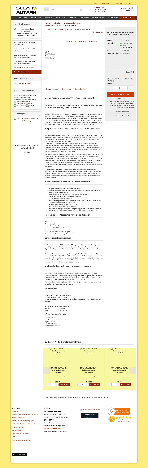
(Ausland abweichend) (126, 47)
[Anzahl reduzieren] (48, 384)
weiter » (62, 29)
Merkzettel (129, 3)
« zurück (55, 29)
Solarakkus (60, 18)
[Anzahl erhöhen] (56, 384)
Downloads (66, 89)
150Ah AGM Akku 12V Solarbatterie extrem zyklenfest (119, 370)
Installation (84, 18)
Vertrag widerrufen (19, 454)
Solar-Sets (23, 18)
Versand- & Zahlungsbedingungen (23, 421)
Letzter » (69, 29)
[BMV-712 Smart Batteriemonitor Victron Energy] (81, 55)
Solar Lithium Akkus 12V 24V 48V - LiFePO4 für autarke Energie (24, 50)
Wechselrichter (98, 18)
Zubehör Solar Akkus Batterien (23, 72)
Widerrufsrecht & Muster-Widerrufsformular (25, 424)
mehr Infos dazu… (112, 83)
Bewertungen (80, 89)
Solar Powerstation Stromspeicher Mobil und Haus (25, 43)
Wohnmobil (72, 18)
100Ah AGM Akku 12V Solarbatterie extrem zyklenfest (89, 370)
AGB (13, 437)
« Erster (48, 29)
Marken (124, 18)
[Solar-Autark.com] (26, 10)
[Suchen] (81, 9)
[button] (105, 3)
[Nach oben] (6, 463)
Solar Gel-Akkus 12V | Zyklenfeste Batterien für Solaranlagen (24, 62)
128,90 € (27, 152)
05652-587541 (98, 7)
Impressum (15, 411)
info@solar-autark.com (52, 428)
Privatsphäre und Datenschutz (21, 440)
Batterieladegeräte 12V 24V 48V (24, 67)
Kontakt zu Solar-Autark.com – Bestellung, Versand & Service (25, 416)
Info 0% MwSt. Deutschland (20, 433)
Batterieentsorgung (18, 427)
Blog (131, 18)
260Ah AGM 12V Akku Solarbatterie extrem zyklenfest (58, 370)
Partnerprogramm (17, 430)
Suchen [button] (95, 3)
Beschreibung (52, 89)
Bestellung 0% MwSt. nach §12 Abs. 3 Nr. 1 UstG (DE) (120, 80)
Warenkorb (64, 384)
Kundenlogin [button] (118, 3)
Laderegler (48, 18)
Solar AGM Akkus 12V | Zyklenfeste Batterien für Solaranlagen (25, 56)
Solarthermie (113, 18)
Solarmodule (36, 18)
